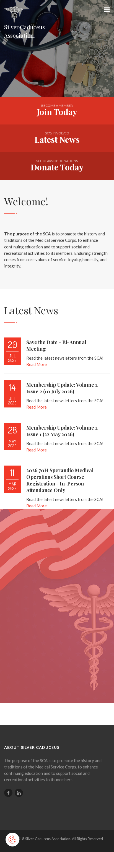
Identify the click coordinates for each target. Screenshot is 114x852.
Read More (36, 364)
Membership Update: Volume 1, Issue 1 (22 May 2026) (62, 431)
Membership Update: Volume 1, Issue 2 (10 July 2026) (62, 388)
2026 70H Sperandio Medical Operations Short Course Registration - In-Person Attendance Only (60, 480)
